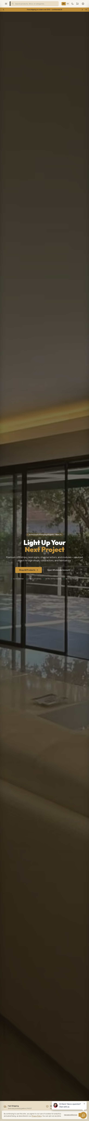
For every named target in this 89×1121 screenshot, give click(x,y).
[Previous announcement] (3, 10)
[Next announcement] (82, 10)
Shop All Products (27, 570)
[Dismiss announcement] (86, 9)
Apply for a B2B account (59, 10)
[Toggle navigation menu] (6, 3)
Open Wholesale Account (58, 570)
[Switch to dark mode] (72, 4)
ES (68, 4)
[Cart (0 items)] (77, 3)
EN (64, 4)
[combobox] (34, 3)
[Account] (83, 3)
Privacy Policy (37, 1116)
